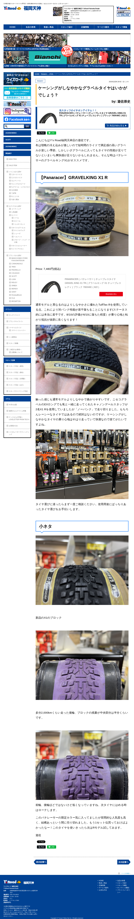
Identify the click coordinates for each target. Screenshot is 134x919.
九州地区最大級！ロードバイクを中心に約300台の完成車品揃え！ (27, 49)
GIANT (14, 292)
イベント (8, 309)
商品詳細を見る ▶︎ (118, 125)
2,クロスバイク (17, 178)
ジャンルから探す (15, 172)
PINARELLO (16, 270)
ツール (16, 218)
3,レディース (16, 181)
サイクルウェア (19, 230)
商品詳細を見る (111, 294)
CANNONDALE (17, 264)
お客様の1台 (13, 426)
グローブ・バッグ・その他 (22, 241)
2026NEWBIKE (11, 133)
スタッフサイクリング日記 (18, 391)
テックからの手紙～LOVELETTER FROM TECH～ (19, 418)
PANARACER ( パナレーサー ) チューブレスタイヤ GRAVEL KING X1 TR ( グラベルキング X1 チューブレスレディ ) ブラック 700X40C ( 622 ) (93, 283)
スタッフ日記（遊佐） (17, 372)
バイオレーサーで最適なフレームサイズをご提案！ (91, 49)
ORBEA (14, 286)
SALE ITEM (13, 165)
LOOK (14, 279)
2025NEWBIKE (11, 146)
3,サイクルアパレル (18, 228)
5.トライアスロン (18, 249)
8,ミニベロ (15, 196)
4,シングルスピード (18, 184)
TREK (14, 267)
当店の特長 (31, 27)
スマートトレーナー (19, 330)
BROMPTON (16, 301)
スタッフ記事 (10, 360)
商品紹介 (8, 153)
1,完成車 (15, 212)
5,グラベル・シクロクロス (21, 187)
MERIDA (15, 289)
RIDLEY (14, 282)
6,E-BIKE (15, 190)
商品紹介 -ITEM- (47, 74)
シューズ (17, 233)
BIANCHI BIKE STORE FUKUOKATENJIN (20, 259)
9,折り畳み (15, 199)
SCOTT (8, 140)
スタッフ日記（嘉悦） (17, 366)
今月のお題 (13, 405)
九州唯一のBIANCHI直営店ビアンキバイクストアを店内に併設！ (27, 66)
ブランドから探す (15, 255)
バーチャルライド (15, 328)
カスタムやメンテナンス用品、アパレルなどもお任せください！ (90, 66)
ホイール (17, 221)
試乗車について (17, 352)
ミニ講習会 (13, 337)
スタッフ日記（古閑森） (17, 379)
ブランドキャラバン (16, 321)
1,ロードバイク (17, 174)
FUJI (13, 298)
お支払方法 (103, 890)
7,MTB (14, 193)
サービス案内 (103, 27)
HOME (13, 27)
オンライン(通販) (123, 888)
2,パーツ (15, 215)
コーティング (16, 209)
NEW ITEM (13, 159)
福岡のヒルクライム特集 (17, 411)
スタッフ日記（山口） (17, 385)
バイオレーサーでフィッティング (19, 433)
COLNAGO (15, 273)
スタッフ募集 (121, 27)
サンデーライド (14, 315)
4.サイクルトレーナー (19, 246)
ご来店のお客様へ (15, 349)
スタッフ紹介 (67, 27)
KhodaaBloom (17, 295)
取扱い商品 (49, 27)
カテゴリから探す (15, 206)
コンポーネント (19, 224)
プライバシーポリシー (123, 891)
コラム (7, 399)
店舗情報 (85, 27)
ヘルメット (18, 237)
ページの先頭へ (125, 873)
